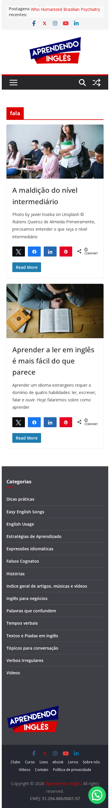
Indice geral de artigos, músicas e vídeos (46, 586)
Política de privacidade (72, 769)
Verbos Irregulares (24, 660)
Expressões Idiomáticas (29, 548)
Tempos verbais (22, 623)
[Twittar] (19, 251)
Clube (15, 762)
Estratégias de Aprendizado (34, 536)
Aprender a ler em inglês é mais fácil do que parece (53, 361)
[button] (97, 795)
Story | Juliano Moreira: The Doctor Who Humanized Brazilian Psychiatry (65, 9)
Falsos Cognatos (22, 561)
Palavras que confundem (31, 610)
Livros (73, 762)
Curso (30, 762)
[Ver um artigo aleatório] (96, 83)
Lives (44, 762)
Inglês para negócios (27, 598)
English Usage (20, 524)
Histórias (15, 573)
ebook (58, 762)
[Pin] (66, 251)
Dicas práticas (20, 499)
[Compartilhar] (34, 251)
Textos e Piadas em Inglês (32, 635)
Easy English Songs (25, 511)
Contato (41, 769)
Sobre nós (91, 762)
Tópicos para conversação (32, 648)
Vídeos (13, 672)
